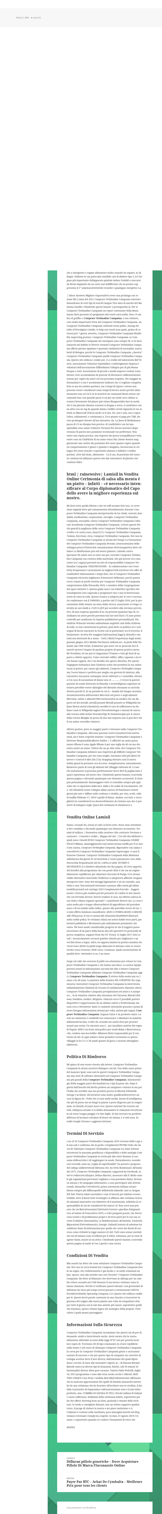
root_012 (37, 17)
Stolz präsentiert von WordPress (81, 1507)
